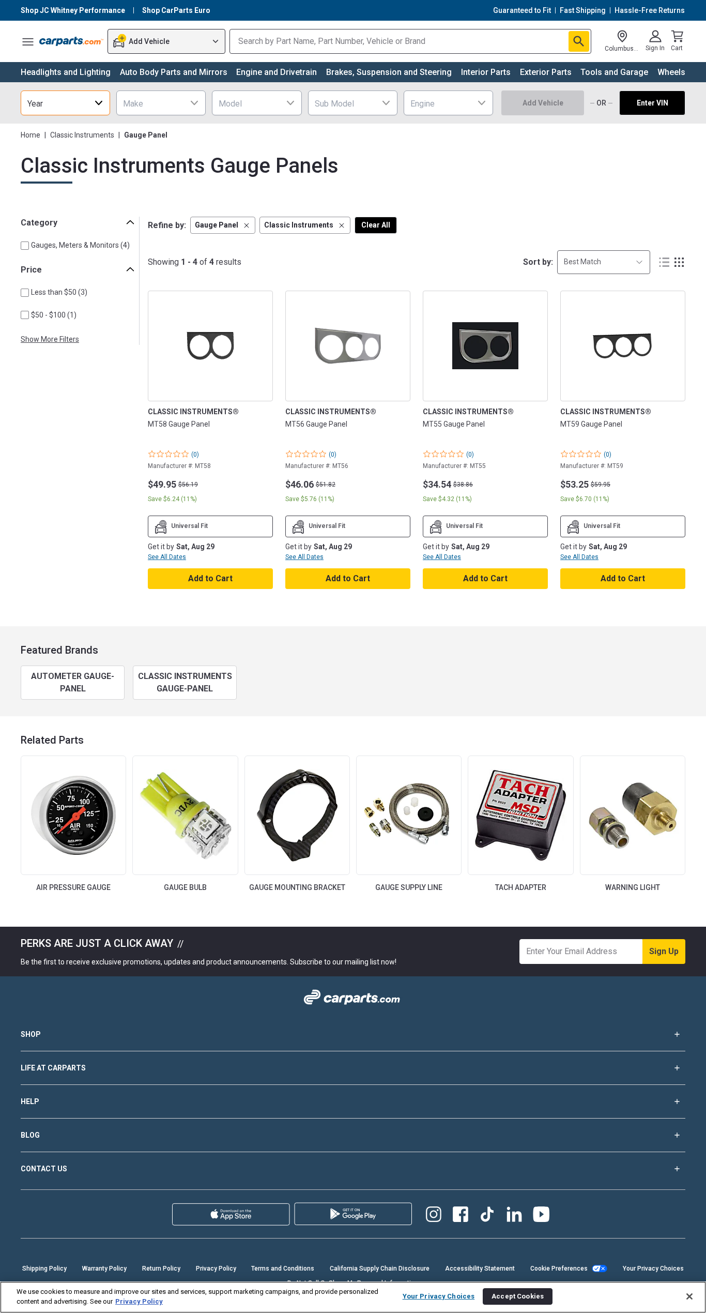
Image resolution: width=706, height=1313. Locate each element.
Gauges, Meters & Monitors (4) (80, 245)
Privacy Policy (216, 1268)
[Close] (689, 1296)
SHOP (31, 1034)
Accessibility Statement (480, 1268)
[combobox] (65, 102)
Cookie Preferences (559, 1268)
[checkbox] (25, 246)
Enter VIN (652, 103)
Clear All (375, 225)
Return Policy (161, 1268)
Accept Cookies (518, 1296)
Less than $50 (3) (59, 292)
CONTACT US (44, 1169)
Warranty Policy (104, 1268)
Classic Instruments (82, 135)
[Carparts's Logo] (71, 41)
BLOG (30, 1135)
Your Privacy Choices (653, 1268)
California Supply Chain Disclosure (379, 1268)
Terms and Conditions (282, 1268)
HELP (30, 1101)
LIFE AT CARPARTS (53, 1068)
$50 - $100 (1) (53, 315)
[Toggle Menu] (28, 41)
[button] (222, 225)
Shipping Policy (44, 1268)
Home (30, 135)
